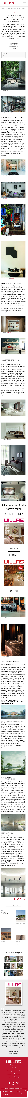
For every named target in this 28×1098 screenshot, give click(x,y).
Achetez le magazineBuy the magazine (14, 549)
